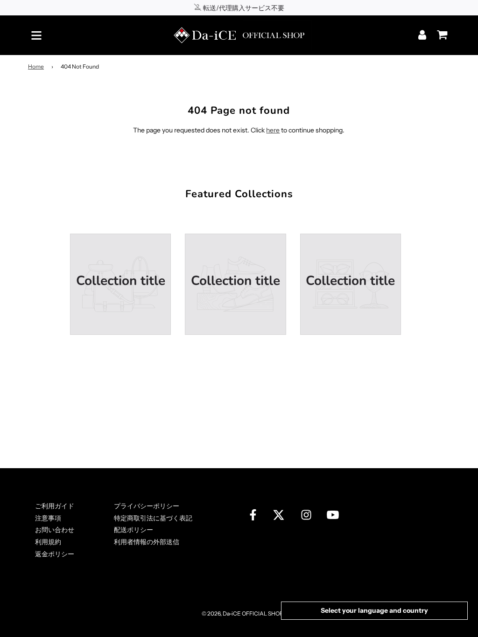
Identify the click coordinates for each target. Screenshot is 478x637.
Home (36, 66)
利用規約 (48, 542)
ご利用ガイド (54, 506)
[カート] (439, 31)
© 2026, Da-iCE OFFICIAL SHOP (242, 613)
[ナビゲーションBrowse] (36, 35)
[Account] (423, 35)
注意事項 (48, 518)
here (273, 130)
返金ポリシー (54, 554)
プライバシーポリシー (146, 506)
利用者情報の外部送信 (146, 542)
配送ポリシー (133, 530)
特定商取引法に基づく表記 (153, 518)
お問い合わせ (54, 530)
